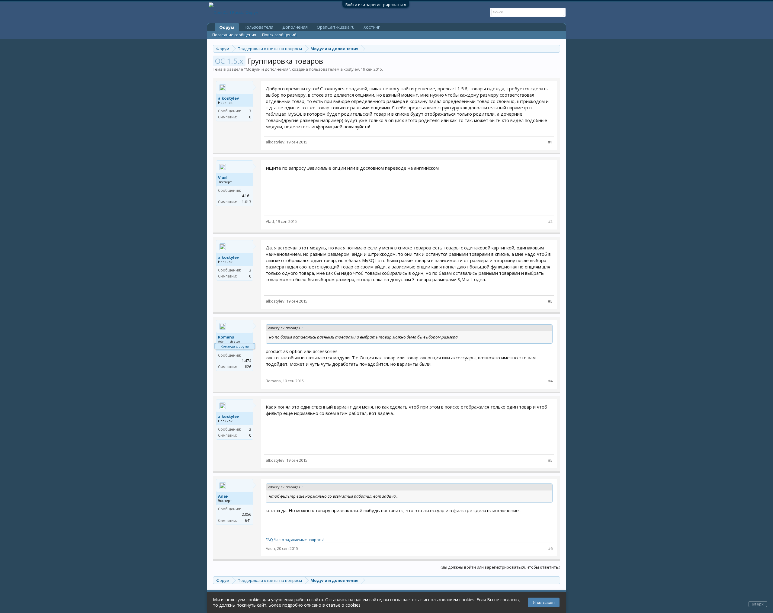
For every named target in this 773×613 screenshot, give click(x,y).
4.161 (246, 195)
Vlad (222, 177)
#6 (550, 548)
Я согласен (544, 602)
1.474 (246, 360)
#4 (550, 381)
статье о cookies (343, 605)
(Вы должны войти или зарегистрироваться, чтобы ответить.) (500, 567)
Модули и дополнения (267, 69)
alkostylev (349, 69)
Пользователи (258, 27)
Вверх (758, 604)
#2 (550, 221)
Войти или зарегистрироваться (375, 4)
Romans (226, 337)
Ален (223, 496)
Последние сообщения (234, 34)
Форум (226, 27)
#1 (550, 142)
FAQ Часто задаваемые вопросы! (295, 539)
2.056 (246, 514)
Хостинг (372, 27)
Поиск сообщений (279, 34)
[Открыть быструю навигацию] (556, 48)
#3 (550, 301)
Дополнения (295, 27)
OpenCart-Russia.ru (335, 27)
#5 (550, 460)
